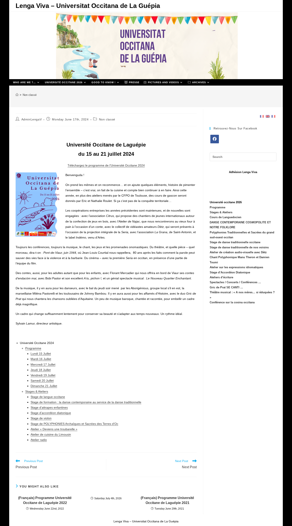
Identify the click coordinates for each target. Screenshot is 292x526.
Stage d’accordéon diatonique (51, 413)
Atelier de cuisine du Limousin (51, 434)
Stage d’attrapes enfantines (49, 407)
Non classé (30, 94)
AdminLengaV (31, 119)
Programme (33, 348)
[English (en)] (268, 116)
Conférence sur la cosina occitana (232, 302)
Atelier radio (39, 440)
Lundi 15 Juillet (41, 353)
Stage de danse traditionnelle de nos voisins (239, 247)
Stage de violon (41, 418)
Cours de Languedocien (225, 217)
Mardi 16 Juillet (41, 359)
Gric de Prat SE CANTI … (226, 287)
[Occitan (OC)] (273, 116)
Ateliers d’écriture (221, 277)
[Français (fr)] (262, 116)
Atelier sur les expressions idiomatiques (236, 267)
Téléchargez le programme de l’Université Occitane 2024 (106, 165)
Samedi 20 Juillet (42, 380)
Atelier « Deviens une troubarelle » (54, 429)
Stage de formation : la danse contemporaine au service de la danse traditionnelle (86, 402)
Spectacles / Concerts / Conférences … (235, 282)
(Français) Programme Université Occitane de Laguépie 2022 (45, 500)
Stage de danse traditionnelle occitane (235, 242)
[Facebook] (214, 139)
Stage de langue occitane (48, 397)
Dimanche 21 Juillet (44, 386)
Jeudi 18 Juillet (41, 370)
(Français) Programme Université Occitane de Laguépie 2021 (167, 500)
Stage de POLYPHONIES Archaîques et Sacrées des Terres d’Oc (74, 423)
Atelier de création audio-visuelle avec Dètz (238, 252)
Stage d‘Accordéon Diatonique (230, 272)
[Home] (17, 94)
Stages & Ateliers (36, 391)
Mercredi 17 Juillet (43, 364)
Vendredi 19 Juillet (43, 375)
